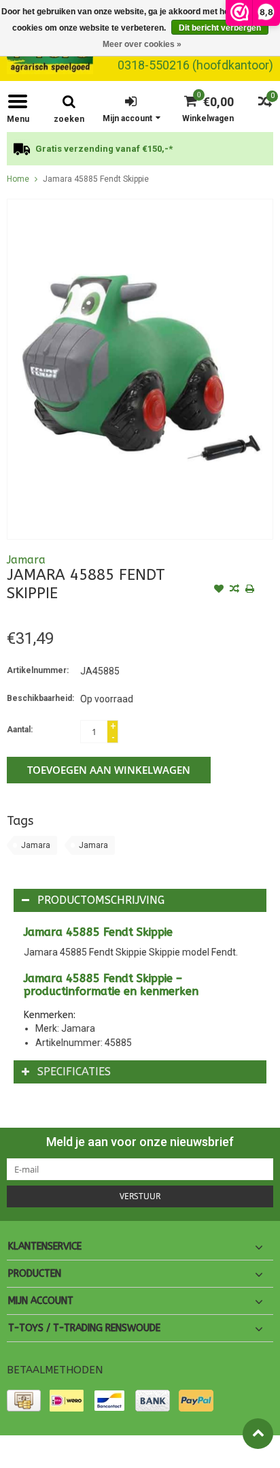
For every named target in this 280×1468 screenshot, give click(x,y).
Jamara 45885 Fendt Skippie (96, 179)
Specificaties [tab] (74, 1071)
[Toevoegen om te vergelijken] (234, 590)
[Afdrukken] (250, 590)
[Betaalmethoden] (24, 1401)
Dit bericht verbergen (220, 28)
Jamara (26, 559)
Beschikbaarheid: (40, 698)
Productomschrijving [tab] (100, 900)
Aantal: (20, 729)
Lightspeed (250, 1451)
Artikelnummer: (38, 670)
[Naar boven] (258, 1433)
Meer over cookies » (142, 44)
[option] (140, 149)
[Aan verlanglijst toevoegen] (219, 590)
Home (18, 179)
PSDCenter (159, 1451)
